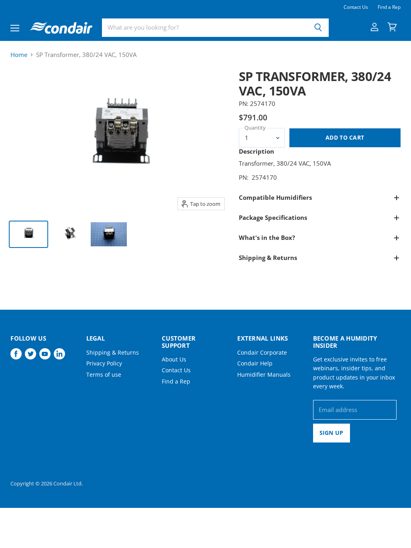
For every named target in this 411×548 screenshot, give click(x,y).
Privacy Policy (104, 363)
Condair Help (255, 363)
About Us (174, 359)
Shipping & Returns (112, 352)
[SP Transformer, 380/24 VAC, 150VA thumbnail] (28, 234)
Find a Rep (389, 7)
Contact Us (356, 7)
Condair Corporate (262, 352)
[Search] (318, 27)
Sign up (331, 432)
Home (18, 54)
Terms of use (103, 374)
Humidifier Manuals (264, 374)
